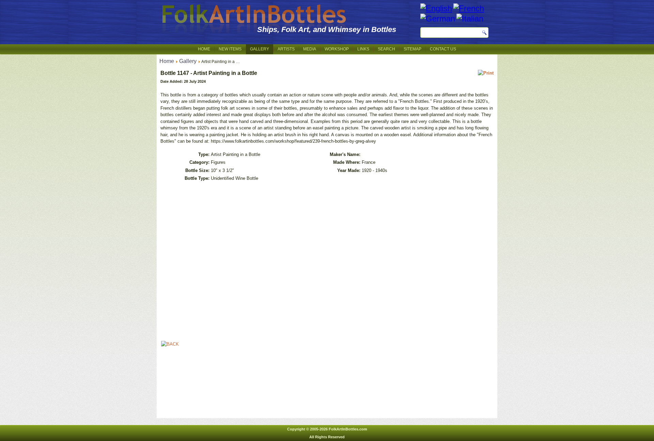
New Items (230, 49)
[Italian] (469, 18)
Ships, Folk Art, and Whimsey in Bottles (326, 29)
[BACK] (170, 344)
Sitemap (412, 49)
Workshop (337, 49)
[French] (468, 8)
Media (309, 49)
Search (386, 49)
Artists (286, 49)
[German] (437, 18)
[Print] (486, 73)
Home (204, 49)
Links (363, 49)
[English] (436, 8)
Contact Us (443, 49)
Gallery (259, 49)
